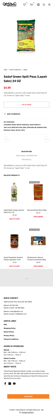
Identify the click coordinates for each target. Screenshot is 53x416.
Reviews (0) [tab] (26, 160)
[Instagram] (9, 383)
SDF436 (18, 130)
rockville (7, 130)
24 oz (9, 127)
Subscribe (28, 396)
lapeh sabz (30, 127)
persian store (42, 127)
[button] (25, 3)
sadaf (13, 130)
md (35, 127)
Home (5, 69)
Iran (24, 127)
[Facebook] (5, 383)
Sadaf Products (35, 124)
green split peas (16, 127)
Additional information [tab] (26, 156)
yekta (23, 130)
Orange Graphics (28, 412)
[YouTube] (14, 383)
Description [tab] (26, 151)
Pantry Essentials (15, 69)
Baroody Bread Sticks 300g (36, 210)
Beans (25, 69)
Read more (38, 216)
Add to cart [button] (14, 219)
